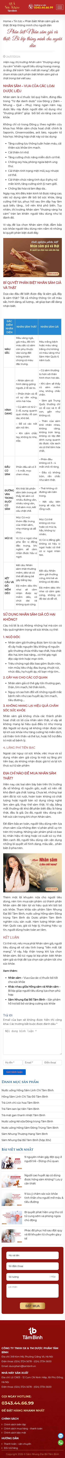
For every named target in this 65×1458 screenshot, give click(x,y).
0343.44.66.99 (23, 1403)
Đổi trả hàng (11, 1448)
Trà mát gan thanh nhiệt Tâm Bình (23, 1115)
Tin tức (18, 21)
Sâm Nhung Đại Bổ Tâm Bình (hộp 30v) (26, 1140)
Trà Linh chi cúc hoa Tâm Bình (20, 1102)
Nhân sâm (14, 977)
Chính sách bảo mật (15, 1432)
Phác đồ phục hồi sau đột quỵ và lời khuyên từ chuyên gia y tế (43, 1234)
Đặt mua (33, 1306)
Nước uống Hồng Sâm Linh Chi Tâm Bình (28, 1090)
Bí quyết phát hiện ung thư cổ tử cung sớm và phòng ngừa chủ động (43, 1216)
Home (7, 21)
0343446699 (60, 1442)
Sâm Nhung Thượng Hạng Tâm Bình (25, 1133)
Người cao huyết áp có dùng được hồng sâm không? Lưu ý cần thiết (43, 1179)
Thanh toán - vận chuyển (17, 1444)
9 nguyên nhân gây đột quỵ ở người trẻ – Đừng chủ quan (43, 1159)
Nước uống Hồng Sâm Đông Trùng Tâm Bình (30, 1127)
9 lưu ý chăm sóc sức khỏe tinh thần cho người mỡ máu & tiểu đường (43, 1197)
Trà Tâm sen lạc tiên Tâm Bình (20, 1108)
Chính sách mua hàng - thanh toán (23, 1428)
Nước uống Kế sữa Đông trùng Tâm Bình (27, 1121)
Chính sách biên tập (15, 1424)
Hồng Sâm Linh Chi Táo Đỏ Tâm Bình (25, 1096)
